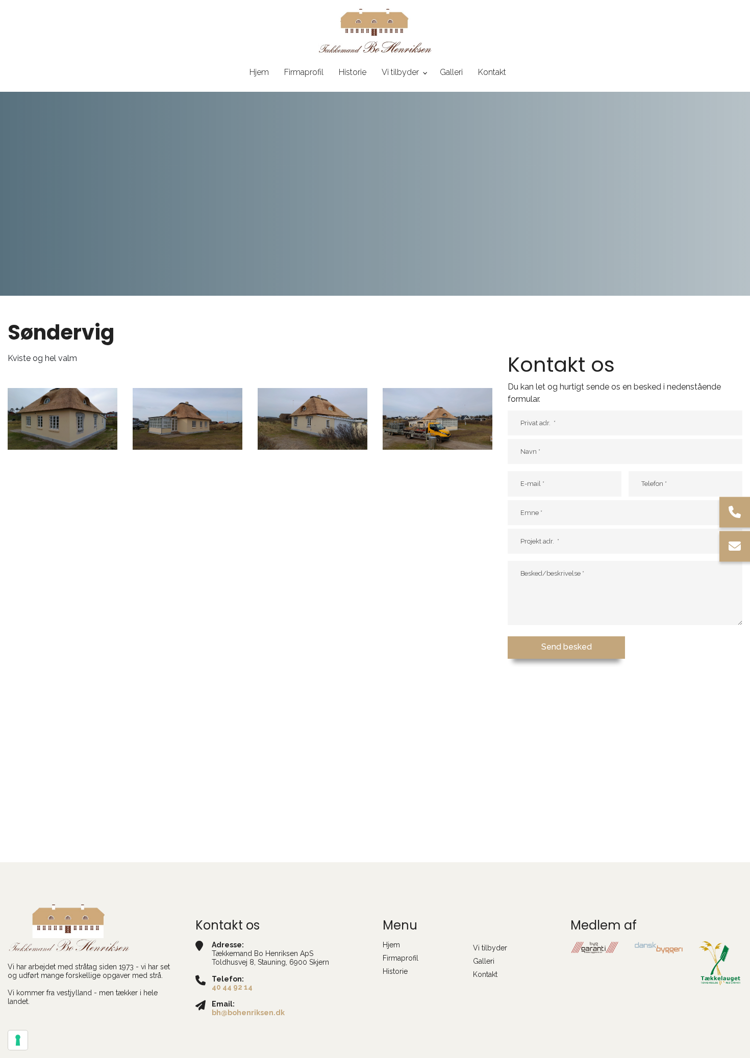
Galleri (483, 961)
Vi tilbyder (490, 947)
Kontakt (485, 974)
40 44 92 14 (232, 987)
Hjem (391, 944)
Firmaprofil (400, 958)
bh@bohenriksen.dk (248, 1013)
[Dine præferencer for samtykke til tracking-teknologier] (18, 1040)
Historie (395, 971)
